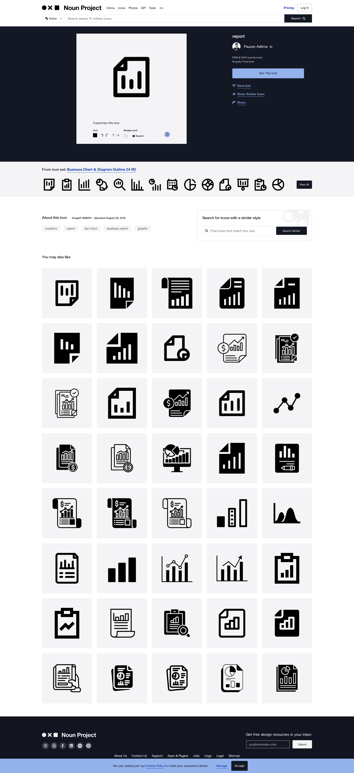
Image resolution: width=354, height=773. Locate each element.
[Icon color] (95, 135)
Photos (133, 8)
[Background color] (126, 136)
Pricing (289, 8)
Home (111, 8)
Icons (121, 8)
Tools (152, 8)
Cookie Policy (155, 766)
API (143, 8)
